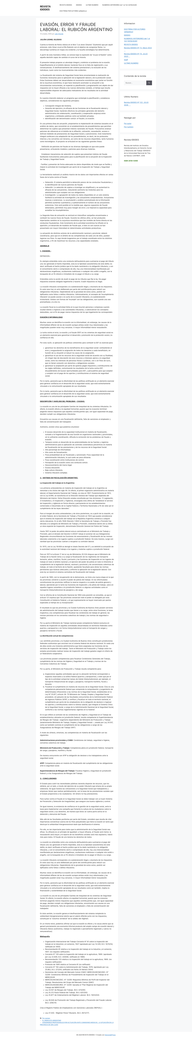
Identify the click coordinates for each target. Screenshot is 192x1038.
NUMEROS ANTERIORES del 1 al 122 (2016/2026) (119, 5)
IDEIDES (79, 5)
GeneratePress (110, 1035)
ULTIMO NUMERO (92, 5)
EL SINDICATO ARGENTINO (51, 1020)
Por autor (127, 124)
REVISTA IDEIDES (45, 8)
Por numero (46, 1018)
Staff (126, 60)
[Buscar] (149, 83)
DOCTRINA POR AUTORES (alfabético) (73, 11)
